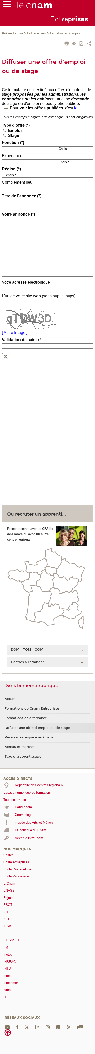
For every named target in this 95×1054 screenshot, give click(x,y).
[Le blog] (58, 1027)
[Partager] (89, 44)
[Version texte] (74, 44)
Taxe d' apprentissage (23, 757)
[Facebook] (17, 1027)
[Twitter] (27, 1027)
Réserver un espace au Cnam (29, 737)
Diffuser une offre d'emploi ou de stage (37, 728)
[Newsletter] (80, 1027)
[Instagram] (47, 1027)
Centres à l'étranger (27, 662)
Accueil (11, 699)
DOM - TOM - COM (27, 650)
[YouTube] (7, 1027)
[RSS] (68, 1027)
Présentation (12, 33)
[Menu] (7, 5)
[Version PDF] (82, 44)
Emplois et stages (65, 33)
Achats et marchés (20, 747)
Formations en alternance (26, 718)
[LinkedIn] (37, 1027)
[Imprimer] (67, 44)
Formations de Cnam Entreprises (32, 709)
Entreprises (36, 33)
